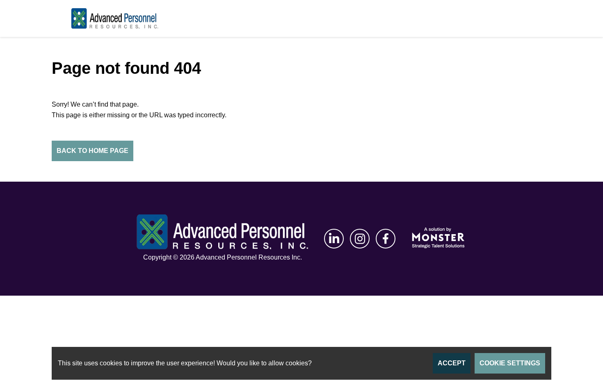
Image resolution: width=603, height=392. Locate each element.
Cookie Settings (510, 363)
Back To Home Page (92, 150)
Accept (452, 363)
